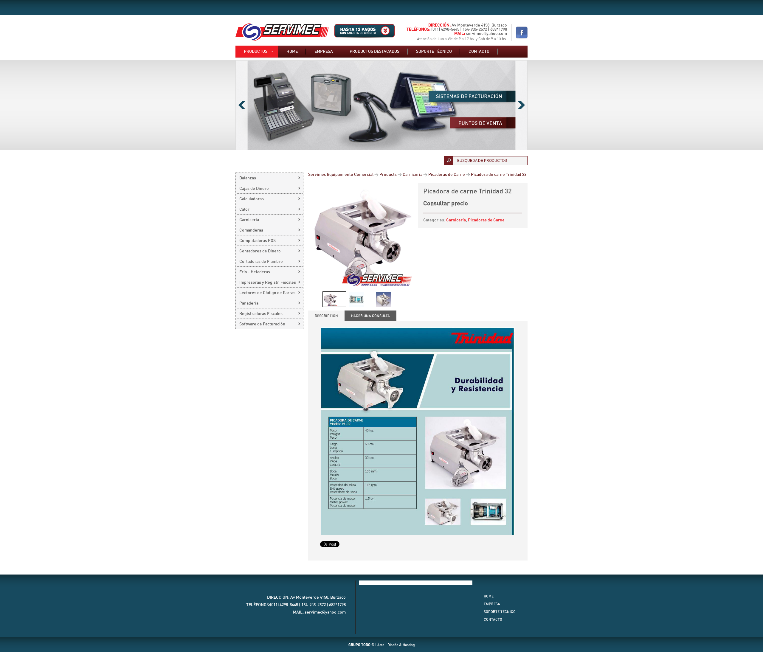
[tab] (326, 316)
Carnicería (456, 220)
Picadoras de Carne (486, 220)
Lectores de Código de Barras (267, 293)
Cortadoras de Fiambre (261, 262)
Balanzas (247, 178)
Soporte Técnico (500, 612)
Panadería (248, 303)
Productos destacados (374, 51)
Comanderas (251, 230)
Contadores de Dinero (260, 251)
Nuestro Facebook (522, 32)
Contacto (479, 51)
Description (326, 316)
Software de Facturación (262, 324)
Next (521, 105)
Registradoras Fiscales (261, 314)
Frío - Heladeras (254, 272)
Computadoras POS (257, 241)
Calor (244, 209)
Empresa (323, 51)
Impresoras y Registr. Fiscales (267, 282)
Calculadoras (251, 199)
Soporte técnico (434, 51)
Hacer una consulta (370, 316)
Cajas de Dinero (254, 189)
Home (292, 51)
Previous (241, 105)
